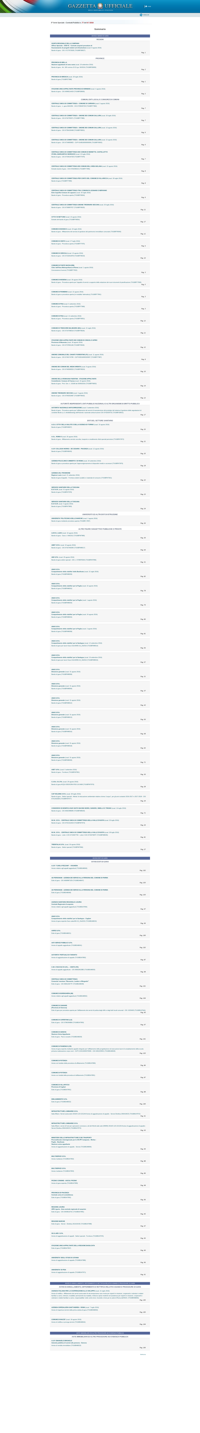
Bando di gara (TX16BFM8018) (98, 747)
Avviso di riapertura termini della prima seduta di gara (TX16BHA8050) (98, 1311)
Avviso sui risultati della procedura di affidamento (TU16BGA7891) (98, 1076)
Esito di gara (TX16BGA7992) (98, 1198)
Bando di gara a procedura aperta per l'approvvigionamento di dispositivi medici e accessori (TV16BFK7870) (98, 464)
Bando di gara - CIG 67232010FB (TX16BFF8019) (98, 257)
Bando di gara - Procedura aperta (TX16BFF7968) (98, 307)
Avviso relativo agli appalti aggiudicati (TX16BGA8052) (98, 997)
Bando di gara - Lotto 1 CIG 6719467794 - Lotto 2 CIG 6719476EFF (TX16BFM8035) (98, 836)
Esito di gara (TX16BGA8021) (98, 934)
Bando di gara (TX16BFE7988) (98, 80)
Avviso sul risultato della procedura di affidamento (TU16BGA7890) (98, 1064)
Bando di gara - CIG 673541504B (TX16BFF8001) (98, 131)
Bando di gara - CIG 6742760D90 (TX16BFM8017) (98, 549)
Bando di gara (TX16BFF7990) (98, 182)
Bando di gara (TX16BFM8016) (98, 733)
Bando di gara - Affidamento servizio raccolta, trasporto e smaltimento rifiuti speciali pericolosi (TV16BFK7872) (98, 440)
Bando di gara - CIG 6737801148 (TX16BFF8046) (98, 346)
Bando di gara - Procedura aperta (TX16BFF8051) (98, 320)
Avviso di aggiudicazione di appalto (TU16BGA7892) (98, 959)
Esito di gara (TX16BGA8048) (98, 894)
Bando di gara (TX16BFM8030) (98, 761)
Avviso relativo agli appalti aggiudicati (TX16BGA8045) (98, 869)
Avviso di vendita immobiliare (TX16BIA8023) (98, 1346)
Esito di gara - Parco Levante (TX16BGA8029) (98, 1038)
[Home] (100, 6)
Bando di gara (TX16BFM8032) (98, 589)
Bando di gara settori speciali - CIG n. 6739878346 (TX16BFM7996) (98, 561)
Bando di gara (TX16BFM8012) (98, 704)
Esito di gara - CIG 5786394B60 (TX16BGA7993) (98, 1023)
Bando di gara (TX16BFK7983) (98, 507)
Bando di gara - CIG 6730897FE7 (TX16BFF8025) (98, 208)
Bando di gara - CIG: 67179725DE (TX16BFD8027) (98, 51)
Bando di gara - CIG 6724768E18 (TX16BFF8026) (98, 332)
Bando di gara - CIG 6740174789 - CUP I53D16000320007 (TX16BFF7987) (98, 358)
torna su (143, 1354)
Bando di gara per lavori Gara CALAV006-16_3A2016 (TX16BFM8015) (98, 661)
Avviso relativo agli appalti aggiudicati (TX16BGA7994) (98, 908)
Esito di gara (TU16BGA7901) (98, 1091)
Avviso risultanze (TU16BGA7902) (98, 1160)
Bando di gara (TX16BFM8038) (98, 632)
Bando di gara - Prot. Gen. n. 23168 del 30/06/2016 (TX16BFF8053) (98, 385)
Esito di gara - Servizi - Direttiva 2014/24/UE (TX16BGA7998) (98, 1225)
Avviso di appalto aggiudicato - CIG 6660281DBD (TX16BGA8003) (98, 971)
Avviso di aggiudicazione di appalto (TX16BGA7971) (98, 1273)
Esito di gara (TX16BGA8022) (98, 1103)
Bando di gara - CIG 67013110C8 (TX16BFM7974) (98, 824)
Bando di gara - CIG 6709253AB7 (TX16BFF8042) (98, 397)
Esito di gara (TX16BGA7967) (98, 1249)
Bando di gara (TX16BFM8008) (98, 675)
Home (149, 6)
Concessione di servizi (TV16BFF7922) (98, 271)
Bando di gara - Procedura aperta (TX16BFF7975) (98, 245)
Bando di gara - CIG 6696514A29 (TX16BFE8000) (98, 92)
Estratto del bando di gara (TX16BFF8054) (98, 221)
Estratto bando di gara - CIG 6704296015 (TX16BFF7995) (98, 170)
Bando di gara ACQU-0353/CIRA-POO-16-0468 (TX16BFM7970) (98, 785)
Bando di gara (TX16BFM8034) (98, 618)
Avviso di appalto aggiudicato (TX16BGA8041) (98, 946)
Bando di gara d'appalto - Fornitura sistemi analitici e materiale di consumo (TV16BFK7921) (98, 479)
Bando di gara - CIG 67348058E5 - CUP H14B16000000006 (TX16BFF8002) (98, 143)
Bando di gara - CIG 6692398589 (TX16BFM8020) (98, 812)
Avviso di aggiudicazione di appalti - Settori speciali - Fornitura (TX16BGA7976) (98, 1237)
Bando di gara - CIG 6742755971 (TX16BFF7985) (98, 119)
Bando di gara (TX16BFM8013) (98, 718)
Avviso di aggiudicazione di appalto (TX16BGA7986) (98, 1261)
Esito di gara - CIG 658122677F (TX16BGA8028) (98, 985)
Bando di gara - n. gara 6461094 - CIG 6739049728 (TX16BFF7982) (98, 107)
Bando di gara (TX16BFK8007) (98, 428)
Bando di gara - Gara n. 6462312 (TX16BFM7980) (98, 537)
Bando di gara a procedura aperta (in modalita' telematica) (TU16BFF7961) (98, 295)
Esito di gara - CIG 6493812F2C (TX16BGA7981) (98, 1213)
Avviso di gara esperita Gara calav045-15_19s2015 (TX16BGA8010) (98, 922)
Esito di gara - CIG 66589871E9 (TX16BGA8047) (98, 881)
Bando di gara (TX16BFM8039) (98, 575)
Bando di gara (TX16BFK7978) (98, 493)
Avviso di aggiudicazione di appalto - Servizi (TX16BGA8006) (98, 1148)
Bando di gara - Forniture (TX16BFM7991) (98, 773)
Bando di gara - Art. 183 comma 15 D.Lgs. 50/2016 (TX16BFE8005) (98, 68)
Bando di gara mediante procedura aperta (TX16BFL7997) (98, 522)
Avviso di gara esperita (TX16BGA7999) (98, 1184)
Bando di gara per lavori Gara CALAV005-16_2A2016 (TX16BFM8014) (98, 647)
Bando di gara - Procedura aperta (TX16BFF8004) (98, 196)
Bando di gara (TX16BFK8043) (98, 452)
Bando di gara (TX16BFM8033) (98, 604)
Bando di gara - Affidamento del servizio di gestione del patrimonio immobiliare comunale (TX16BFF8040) (98, 233)
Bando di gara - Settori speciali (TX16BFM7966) (98, 848)
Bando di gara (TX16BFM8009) (98, 690)
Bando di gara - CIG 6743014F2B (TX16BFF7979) (98, 158)
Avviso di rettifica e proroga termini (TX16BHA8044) (98, 1323)
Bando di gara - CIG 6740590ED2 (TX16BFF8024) (98, 370)
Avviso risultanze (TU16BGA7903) (98, 1172)
